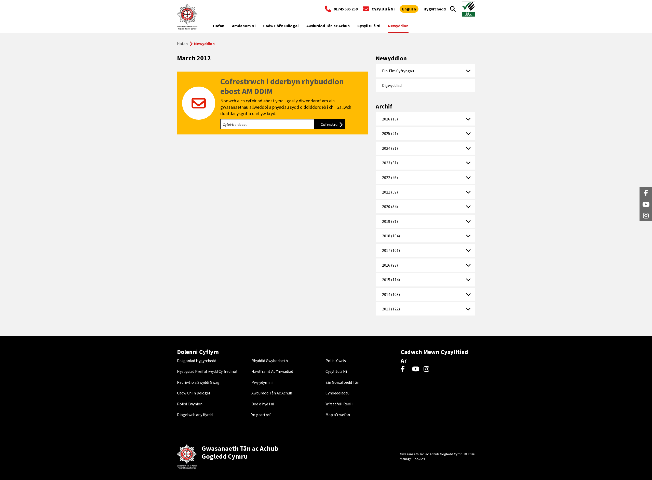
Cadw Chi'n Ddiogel (193, 392)
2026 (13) (390, 118)
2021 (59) (390, 192)
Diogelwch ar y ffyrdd (195, 414)
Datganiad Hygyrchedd (196, 360)
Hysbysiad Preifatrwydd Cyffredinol (207, 371)
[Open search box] (453, 9)
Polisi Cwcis (335, 360)
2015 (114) (391, 279)
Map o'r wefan (337, 414)
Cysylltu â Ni (336, 371)
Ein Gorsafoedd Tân (342, 382)
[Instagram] (428, 369)
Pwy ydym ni (262, 382)
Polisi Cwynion (189, 403)
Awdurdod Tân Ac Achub (271, 392)
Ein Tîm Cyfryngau (398, 70)
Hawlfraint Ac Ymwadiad (272, 371)
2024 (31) (390, 148)
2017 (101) (391, 250)
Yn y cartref (261, 414)
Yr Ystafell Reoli (338, 403)
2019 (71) (390, 221)
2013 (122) (391, 308)
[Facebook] (405, 369)
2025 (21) (390, 133)
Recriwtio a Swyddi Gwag (198, 382)
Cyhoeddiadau (337, 392)
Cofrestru (333, 124)
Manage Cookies (412, 459)
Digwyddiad (392, 85)
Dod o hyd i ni (262, 403)
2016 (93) (390, 265)
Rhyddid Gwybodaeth (269, 360)
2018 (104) (391, 235)
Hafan (182, 43)
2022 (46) (390, 177)
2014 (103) (391, 294)
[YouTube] (416, 369)
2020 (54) (390, 206)
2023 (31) (390, 162)
